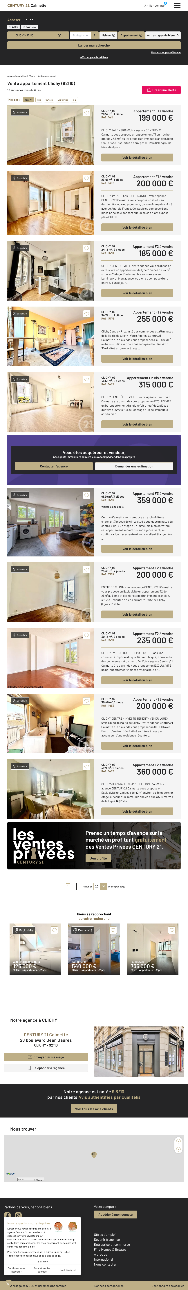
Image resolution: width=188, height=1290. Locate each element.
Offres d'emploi (105, 1234)
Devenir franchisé (107, 1239)
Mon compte (157, 5)
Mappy (39, 1179)
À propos (100, 1254)
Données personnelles (109, 1285)
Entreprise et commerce (112, 1244)
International (103, 1259)
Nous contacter (105, 1264)
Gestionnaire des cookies (168, 1285)
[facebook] (7, 1215)
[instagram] (18, 1215)
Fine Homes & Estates (110, 1249)
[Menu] (177, 5)
